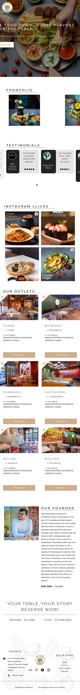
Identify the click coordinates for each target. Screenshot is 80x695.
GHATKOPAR (55, 392)
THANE (9, 325)
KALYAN (9, 458)
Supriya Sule (48, 166)
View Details (19, 355)
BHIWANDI (53, 325)
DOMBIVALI (12, 392)
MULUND (52, 458)
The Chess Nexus (13, 166)
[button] (33, 65)
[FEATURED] (19, 298)
